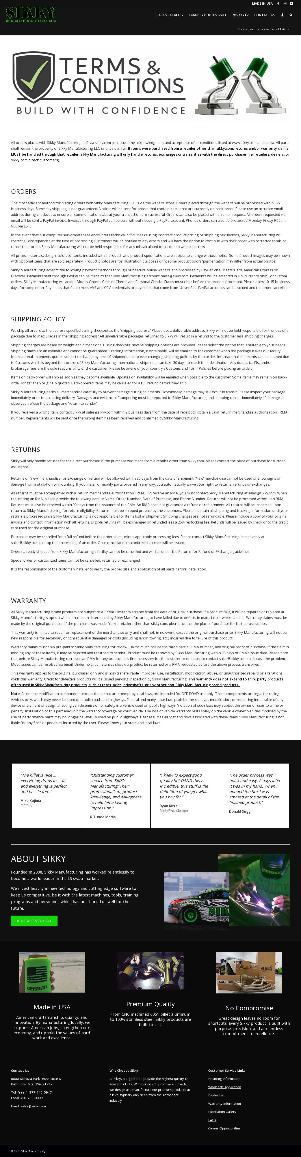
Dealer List (216, 1095)
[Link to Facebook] (278, 3)
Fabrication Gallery (222, 1111)
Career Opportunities (224, 1128)
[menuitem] (170, 15)
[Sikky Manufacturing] (31, 15)
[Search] (291, 15)
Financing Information (224, 1078)
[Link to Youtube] (291, 3)
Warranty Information (224, 1103)
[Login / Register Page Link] (282, 15)
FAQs (212, 1120)
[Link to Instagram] (285, 3)
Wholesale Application (224, 1087)
